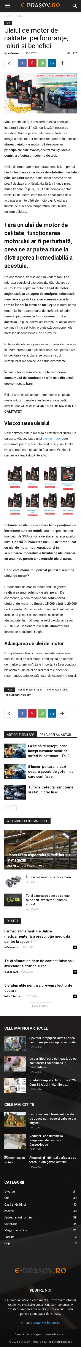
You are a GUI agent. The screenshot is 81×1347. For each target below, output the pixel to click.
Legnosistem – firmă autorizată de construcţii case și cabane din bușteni (52, 1119)
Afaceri (9, 797)
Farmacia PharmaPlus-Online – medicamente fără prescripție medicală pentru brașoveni (37, 936)
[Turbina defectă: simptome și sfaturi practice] (15, 792)
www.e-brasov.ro (55, 1334)
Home (8, 16)
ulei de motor (52, 438)
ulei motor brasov (57, 689)
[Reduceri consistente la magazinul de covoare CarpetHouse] (15, 1141)
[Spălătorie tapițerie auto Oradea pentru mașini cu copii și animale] (15, 1043)
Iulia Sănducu (13, 996)
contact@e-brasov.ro (45, 1323)
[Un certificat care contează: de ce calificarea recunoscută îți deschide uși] (15, 1063)
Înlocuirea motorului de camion (48, 877)
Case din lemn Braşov (28, 1334)
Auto (19, 16)
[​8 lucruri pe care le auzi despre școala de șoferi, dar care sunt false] (15, 771)
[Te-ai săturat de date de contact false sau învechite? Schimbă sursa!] (13, 900)
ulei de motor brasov (29, 689)
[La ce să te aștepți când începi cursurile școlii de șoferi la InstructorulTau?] (15, 751)
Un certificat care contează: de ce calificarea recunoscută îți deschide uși (52, 1063)
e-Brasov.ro (15, 53)
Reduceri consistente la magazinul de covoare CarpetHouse (46, 1140)
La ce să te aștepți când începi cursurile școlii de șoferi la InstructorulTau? (49, 751)
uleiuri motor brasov (18, 694)
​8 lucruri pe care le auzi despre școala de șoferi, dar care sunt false (51, 771)
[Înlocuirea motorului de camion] (13, 881)
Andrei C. (13, 865)
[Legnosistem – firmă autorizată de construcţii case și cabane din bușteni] (15, 1119)
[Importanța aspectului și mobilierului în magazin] (40, 849)
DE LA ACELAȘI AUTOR (55, 734)
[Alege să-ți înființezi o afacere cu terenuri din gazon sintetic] (15, 1163)
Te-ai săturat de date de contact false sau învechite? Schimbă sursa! (48, 900)
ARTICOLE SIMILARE (21, 734)
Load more (39, 1005)
